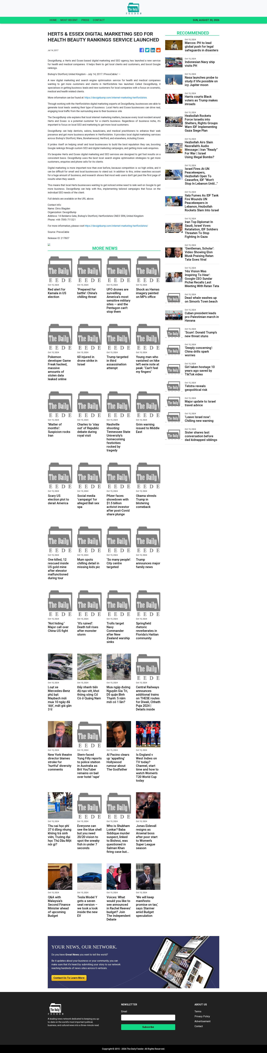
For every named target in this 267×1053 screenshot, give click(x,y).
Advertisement (202, 1021)
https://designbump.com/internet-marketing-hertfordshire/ (116, 225)
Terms (198, 1011)
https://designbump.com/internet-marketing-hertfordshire (116, 97)
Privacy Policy (202, 1016)
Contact (199, 1026)
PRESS (85, 20)
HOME (53, 20)
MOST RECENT (69, 20)
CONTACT (99, 20)
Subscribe (148, 1027)
